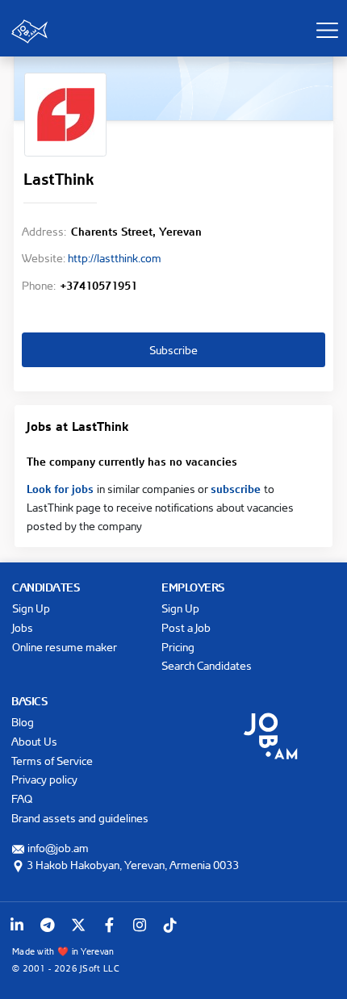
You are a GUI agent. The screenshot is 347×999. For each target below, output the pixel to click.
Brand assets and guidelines (79, 818)
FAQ (21, 798)
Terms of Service (52, 760)
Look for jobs (62, 487)
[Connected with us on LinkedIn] (17, 924)
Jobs (22, 627)
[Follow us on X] (78, 924)
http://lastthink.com (114, 258)
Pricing (177, 647)
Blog (22, 722)
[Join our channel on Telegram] (47, 924)
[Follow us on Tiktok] (170, 924)
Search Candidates (206, 665)
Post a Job (186, 627)
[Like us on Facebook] (109, 924)
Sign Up (31, 608)
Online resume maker (64, 647)
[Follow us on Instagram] (139, 924)
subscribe (237, 487)
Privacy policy (44, 779)
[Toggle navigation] (327, 29)
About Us (34, 741)
